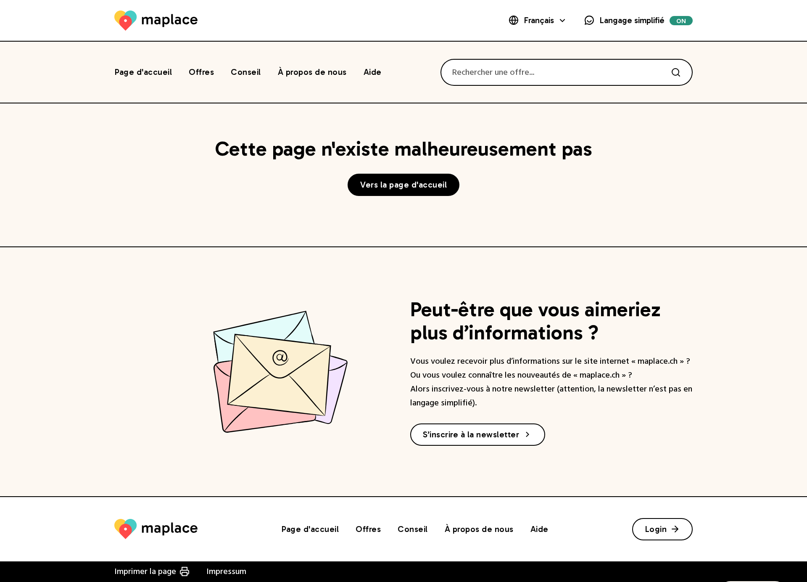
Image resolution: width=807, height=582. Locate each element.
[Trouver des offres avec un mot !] (675, 72)
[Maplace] (156, 21)
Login (656, 529)
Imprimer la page (145, 571)
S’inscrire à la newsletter (471, 434)
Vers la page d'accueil (403, 185)
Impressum (226, 571)
